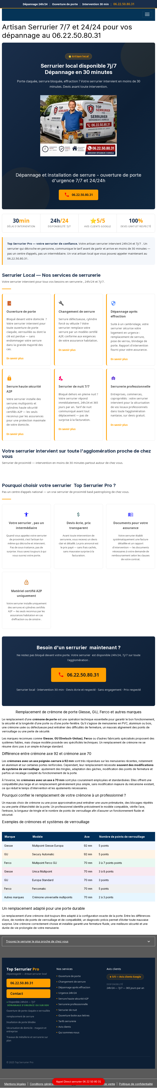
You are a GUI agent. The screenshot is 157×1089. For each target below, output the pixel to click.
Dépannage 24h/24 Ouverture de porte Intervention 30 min (78, 4)
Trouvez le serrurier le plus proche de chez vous (37, 941)
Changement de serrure (72, 981)
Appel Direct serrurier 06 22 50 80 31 (78, 1081)
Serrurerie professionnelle (73, 1004)
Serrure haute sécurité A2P (73, 998)
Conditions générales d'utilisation (51, 1084)
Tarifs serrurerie (67, 1021)
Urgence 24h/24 (67, 993)
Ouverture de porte (69, 976)
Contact (16, 993)
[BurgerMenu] (147, 14)
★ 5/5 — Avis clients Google (125, 976)
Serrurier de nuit (67, 1010)
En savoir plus (15, 358)
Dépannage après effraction (74, 987)
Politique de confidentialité (136, 1084)
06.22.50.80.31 (82, 195)
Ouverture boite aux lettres (73, 1015)
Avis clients (64, 1026)
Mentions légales (15, 1084)
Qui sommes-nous (68, 1032)
